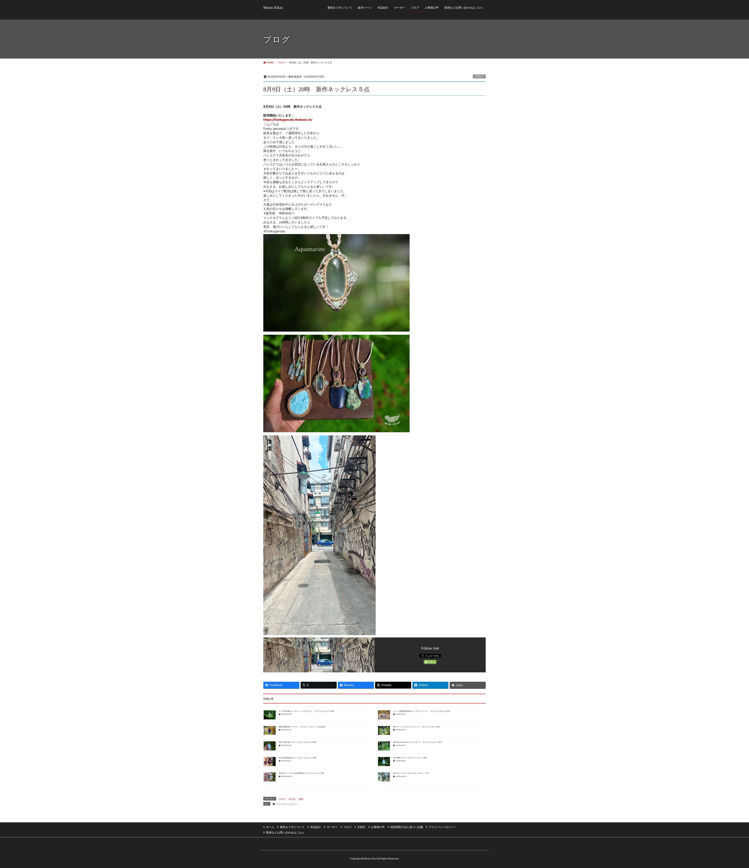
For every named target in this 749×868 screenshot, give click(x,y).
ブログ (479, 76)
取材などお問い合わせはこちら (285, 832)
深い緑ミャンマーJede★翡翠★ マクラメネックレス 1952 (301, 773)
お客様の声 (378, 827)
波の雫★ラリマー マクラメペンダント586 (409, 758)
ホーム (270, 827)
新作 (301, 799)
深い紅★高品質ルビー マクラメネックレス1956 (297, 758)
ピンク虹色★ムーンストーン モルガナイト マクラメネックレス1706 (306, 711)
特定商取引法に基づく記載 (406, 827)
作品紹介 (315, 827)
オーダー (332, 827)
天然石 (361, 827)
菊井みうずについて (292, 827)
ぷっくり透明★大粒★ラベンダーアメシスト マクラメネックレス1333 (421, 711)
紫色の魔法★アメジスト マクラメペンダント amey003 (302, 727)
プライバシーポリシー (442, 827)
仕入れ (292, 799)
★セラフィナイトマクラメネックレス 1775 (411, 773)
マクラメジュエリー (286, 804)
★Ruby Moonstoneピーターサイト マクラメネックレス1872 (417, 742)
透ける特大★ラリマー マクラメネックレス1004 (298, 742)
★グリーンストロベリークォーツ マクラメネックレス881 (416, 727)
